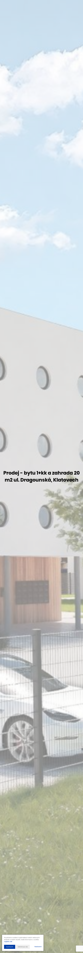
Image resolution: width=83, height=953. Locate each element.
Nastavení (38, 946)
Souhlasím (9, 947)
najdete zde (8, 941)
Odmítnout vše (23, 947)
